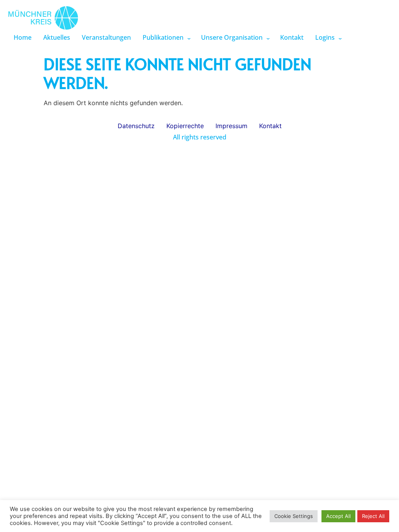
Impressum (231, 126)
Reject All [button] (373, 516)
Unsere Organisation (232, 37)
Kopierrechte (185, 126)
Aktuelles (56, 37)
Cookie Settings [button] (293, 516)
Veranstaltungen (106, 37)
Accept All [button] (338, 516)
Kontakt (292, 37)
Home (23, 37)
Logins (325, 37)
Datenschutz (136, 126)
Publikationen (163, 37)
